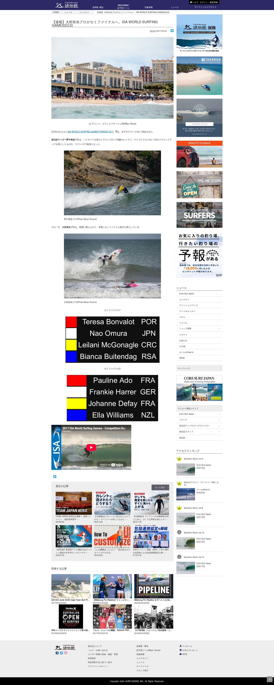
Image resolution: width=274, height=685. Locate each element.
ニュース (68, 12)
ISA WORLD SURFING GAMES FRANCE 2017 (91, 131)
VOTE (184, 654)
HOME (56, 12)
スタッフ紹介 (142, 670)
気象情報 (140, 654)
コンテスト (84, 12)
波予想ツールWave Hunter (148, 650)
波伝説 (153, 31)
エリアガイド (142, 658)
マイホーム (187, 646)
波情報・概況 (142, 646)
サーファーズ (142, 666)
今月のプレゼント (190, 650)
